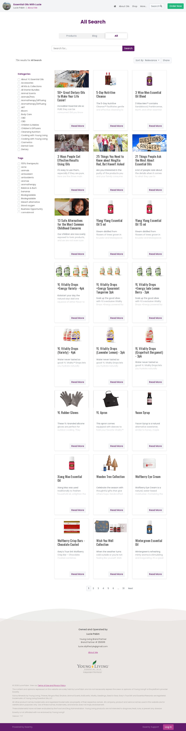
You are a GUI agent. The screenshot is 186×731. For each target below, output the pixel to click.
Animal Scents (28, 93)
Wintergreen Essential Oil (148, 542)
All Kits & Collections (31, 86)
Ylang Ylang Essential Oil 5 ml (109, 222)
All (116, 35)
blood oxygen (28, 205)
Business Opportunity (32, 209)
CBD (23, 117)
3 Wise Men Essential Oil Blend (148, 94)
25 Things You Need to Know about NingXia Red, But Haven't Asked (110, 160)
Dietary (24, 149)
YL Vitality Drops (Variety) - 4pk (68, 350)
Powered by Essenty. (22, 726)
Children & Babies (30, 124)
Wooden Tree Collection (110, 476)
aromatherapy (28, 184)
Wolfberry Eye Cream (147, 476)
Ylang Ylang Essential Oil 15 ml (148, 222)
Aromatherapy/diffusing (33, 100)
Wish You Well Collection (104, 542)
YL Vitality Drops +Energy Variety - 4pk (71, 286)
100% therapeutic (30, 163)
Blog (94, 35)
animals (25, 170)
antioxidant (27, 174)
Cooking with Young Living (34, 135)
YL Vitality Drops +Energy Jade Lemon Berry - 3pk (147, 288)
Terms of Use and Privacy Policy (52, 685)
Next (130, 588)
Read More (77, 126)
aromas (25, 181)
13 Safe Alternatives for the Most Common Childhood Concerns (71, 224)
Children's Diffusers (31, 128)
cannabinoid (27, 212)
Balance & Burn (29, 188)
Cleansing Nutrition (30, 131)
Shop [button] (134, 6)
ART (23, 107)
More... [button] (143, 6)
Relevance (147, 60)
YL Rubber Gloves (68, 412)
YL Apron (101, 412)
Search (155, 6)
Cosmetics (26, 142)
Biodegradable (28, 195)
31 (123, 588)
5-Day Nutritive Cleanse (105, 94)
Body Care (26, 114)
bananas (25, 191)
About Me (32, 7)
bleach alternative (30, 202)
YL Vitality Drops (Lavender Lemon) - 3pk (110, 350)
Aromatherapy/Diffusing (33, 103)
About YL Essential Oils (32, 79)
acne (23, 167)
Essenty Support (151, 726)
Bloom (24, 110)
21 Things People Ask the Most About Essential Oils (148, 160)
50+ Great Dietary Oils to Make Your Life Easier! (71, 96)
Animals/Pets (28, 96)
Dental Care (27, 145)
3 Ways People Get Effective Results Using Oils (69, 160)
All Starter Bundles (30, 89)
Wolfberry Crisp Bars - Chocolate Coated (71, 542)
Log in (168, 727)
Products (71, 35)
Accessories (27, 82)
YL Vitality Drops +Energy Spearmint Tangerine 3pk (107, 288)
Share (166, 60)
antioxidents (27, 177)
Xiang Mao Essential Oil (70, 478)
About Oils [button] (124, 6)
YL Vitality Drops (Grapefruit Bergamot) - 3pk (149, 352)
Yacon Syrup (142, 412)
